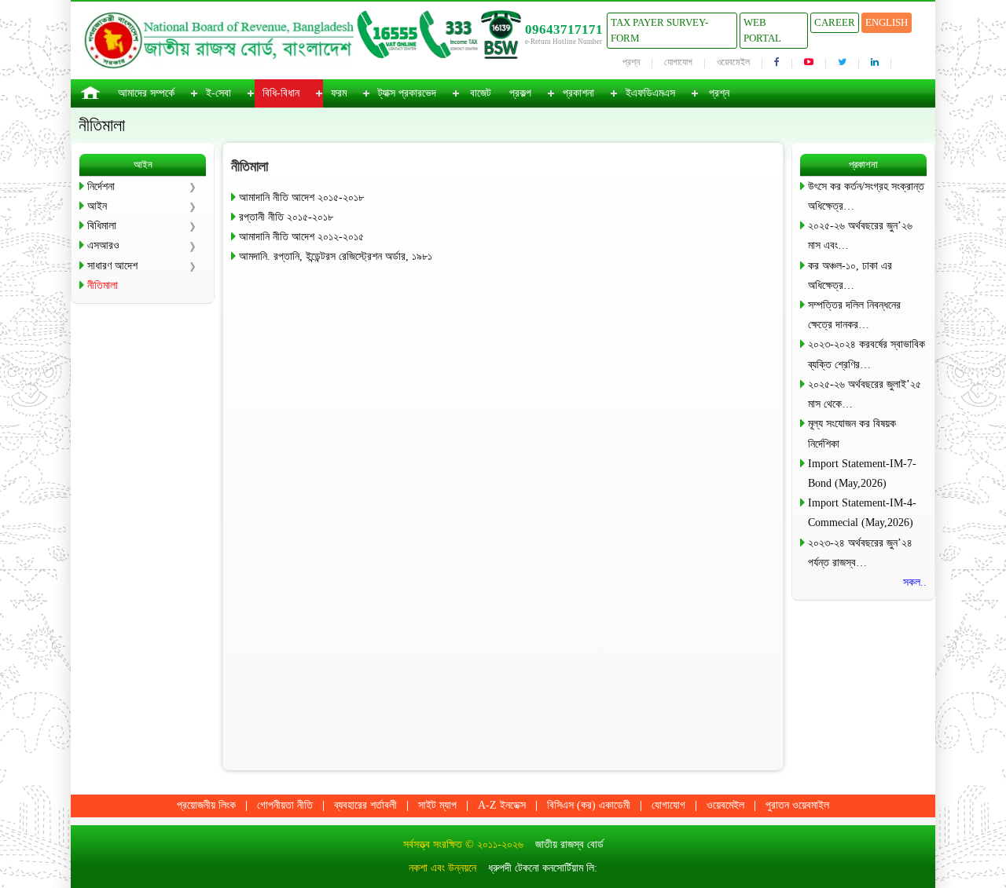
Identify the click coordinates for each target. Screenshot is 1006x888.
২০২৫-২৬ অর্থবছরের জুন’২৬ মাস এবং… (860, 235)
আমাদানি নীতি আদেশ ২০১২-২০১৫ (301, 237)
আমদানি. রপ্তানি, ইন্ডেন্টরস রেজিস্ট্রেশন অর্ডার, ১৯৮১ (335, 256)
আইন (97, 206)
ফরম (339, 93)
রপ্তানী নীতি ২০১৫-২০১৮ (286, 217)
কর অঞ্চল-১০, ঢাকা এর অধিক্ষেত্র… (850, 275)
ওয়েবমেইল (733, 62)
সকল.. (915, 582)
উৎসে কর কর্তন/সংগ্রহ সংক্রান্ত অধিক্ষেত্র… (866, 196)
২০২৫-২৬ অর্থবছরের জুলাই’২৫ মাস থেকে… (864, 394)
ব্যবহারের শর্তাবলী (365, 805)
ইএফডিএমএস (650, 93)
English (886, 22)
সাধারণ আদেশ (112, 266)
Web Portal (762, 30)
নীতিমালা (102, 285)
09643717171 (564, 29)
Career (834, 22)
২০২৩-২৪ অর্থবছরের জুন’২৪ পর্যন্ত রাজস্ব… (860, 552)
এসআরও (103, 245)
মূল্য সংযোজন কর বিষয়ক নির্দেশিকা (852, 433)
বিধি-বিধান (281, 93)
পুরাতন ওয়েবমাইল (797, 805)
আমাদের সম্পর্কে (146, 93)
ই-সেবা (218, 93)
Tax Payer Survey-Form (659, 30)
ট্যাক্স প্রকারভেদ (407, 93)
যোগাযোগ (678, 62)
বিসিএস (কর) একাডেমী (588, 805)
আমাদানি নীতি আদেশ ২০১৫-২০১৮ (301, 197)
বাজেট (480, 93)
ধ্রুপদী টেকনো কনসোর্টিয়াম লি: (542, 868)
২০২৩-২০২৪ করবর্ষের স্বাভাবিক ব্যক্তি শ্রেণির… (866, 354)
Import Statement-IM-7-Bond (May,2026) (862, 473)
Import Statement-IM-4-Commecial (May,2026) (862, 512)
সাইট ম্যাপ (437, 805)
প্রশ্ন (631, 62)
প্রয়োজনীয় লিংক (206, 805)
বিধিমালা (101, 226)
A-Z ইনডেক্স (502, 805)
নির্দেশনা (101, 186)
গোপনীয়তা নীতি (285, 805)
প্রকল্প (520, 93)
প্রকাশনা (578, 93)
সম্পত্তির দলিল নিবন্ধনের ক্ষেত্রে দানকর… (854, 315)
